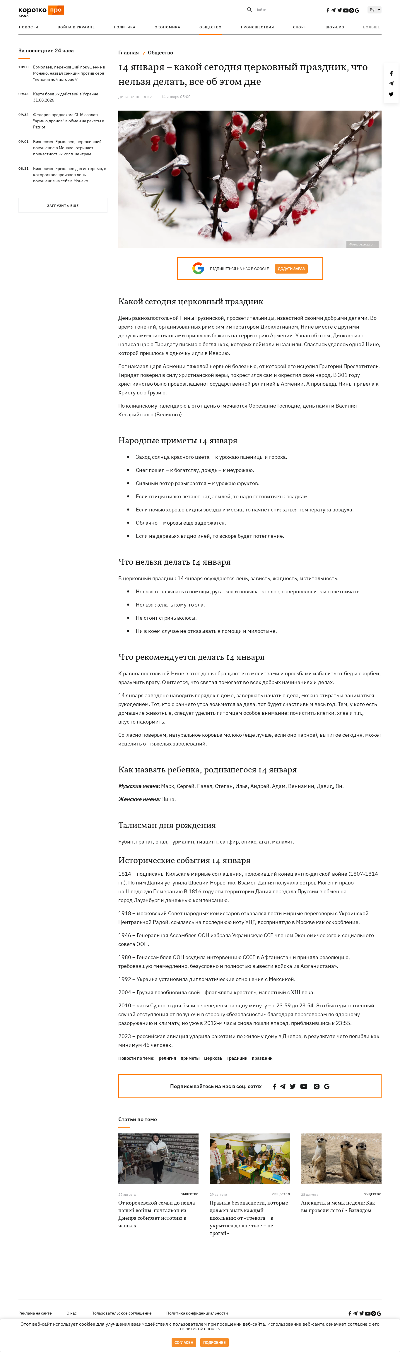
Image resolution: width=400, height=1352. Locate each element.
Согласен (184, 1342)
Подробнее (214, 1342)
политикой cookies (200, 1329)
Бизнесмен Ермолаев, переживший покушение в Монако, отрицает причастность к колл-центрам (67, 148)
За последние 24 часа (46, 50)
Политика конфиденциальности (197, 1313)
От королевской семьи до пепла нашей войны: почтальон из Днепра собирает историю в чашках (156, 1215)
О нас (71, 1313)
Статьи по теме (137, 1119)
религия (167, 1058)
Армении (281, 335)
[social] (327, 10)
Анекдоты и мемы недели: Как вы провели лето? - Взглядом (338, 1207)
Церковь (213, 1058)
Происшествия (257, 27)
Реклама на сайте (35, 1313)
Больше (371, 27)
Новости (28, 27)
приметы (190, 1058)
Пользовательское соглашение (121, 1313)
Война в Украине (76, 27)
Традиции (237, 1058)
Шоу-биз (335, 27)
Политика (125, 27)
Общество (210, 27)
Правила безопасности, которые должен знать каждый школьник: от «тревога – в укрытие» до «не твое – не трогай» (249, 1218)
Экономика (167, 27)
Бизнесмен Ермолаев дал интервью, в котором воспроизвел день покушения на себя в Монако (69, 174)
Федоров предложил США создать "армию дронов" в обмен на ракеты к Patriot (68, 121)
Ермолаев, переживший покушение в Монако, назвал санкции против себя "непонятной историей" (69, 73)
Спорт (299, 27)
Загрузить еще (63, 205)
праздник (262, 1058)
